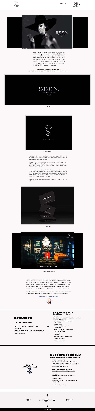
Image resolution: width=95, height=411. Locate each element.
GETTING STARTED (65, 354)
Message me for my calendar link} (60, 366)
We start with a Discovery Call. (59, 380)
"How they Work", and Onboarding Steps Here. (63, 371)
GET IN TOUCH (75, 6)
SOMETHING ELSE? (60, 340)
